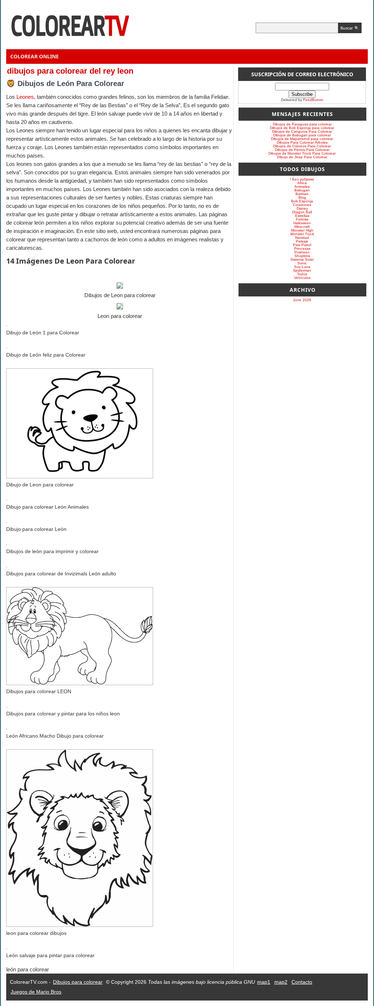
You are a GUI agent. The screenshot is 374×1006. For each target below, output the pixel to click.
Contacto (301, 982)
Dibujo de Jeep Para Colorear (302, 157)
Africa (302, 183)
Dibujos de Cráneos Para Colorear (302, 146)
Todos (302, 274)
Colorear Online (34, 56)
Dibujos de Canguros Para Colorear (302, 131)
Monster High (302, 230)
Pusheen (302, 252)
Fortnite (302, 219)
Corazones (302, 205)
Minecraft (302, 227)
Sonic (302, 263)
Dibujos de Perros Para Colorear (302, 150)
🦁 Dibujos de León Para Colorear (65, 83)
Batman (302, 194)
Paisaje (302, 241)
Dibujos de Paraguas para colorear (302, 124)
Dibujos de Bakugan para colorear (302, 135)
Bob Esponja (302, 201)
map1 (263, 982)
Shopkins (302, 256)
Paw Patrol (302, 245)
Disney (302, 208)
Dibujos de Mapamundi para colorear (302, 139)
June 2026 (302, 300)
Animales (302, 187)
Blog (302, 197)
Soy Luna (302, 267)
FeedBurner (313, 100)
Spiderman (302, 270)
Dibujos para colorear (78, 982)
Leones (25, 97)
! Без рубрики (302, 179)
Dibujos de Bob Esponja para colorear (302, 128)
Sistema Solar (302, 259)
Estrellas (302, 216)
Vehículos (302, 278)
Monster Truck (302, 234)
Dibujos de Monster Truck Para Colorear (302, 153)
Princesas (302, 248)
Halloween (302, 223)
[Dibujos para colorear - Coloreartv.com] (70, 44)
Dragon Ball (302, 212)
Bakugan (302, 190)
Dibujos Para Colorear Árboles (302, 142)
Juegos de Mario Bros (36, 992)
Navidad (302, 238)
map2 (280, 982)
